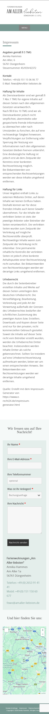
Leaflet (43, 693)
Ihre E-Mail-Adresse (19, 459)
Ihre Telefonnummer (19, 474)
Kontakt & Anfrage (12, 708)
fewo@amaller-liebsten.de (23, 603)
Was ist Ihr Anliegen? (20, 489)
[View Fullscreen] (6, 630)
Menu (24, 27)
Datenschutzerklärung (36, 708)
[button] (24, 660)
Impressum (23, 708)
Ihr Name (13, 444)
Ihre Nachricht (16, 503)
